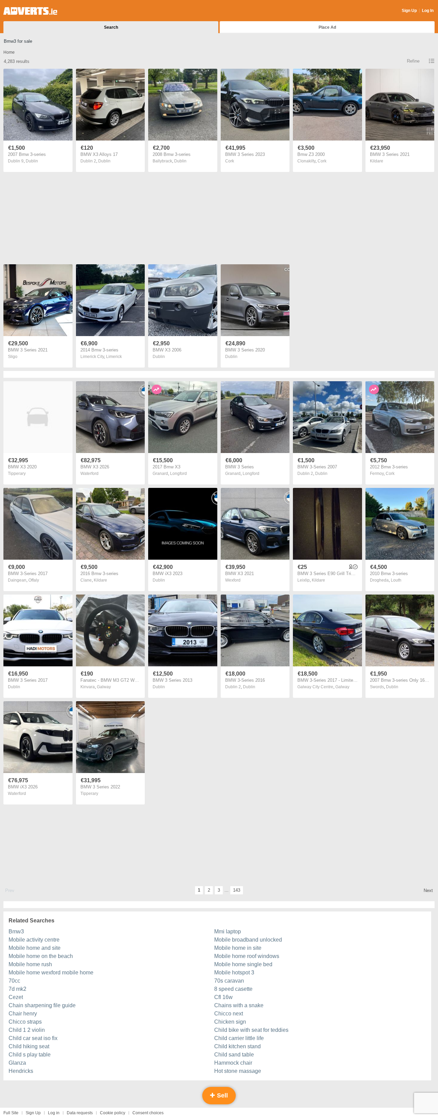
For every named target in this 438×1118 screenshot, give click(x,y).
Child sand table (234, 1054)
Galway (104, 686)
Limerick (114, 356)
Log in (54, 1112)
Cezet (16, 997)
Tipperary (17, 473)
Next (428, 890)
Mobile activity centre (34, 940)
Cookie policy (112, 1112)
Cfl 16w (223, 997)
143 (236, 890)
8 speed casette (233, 989)
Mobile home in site (237, 948)
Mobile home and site (35, 948)
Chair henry (23, 1013)
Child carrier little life (239, 1038)
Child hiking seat (29, 1046)
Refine (413, 61)
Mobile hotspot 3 (234, 972)
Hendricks (21, 1071)
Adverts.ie (30, 11)
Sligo (12, 356)
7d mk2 (17, 989)
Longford (178, 473)
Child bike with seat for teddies (251, 1030)
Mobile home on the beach (41, 956)
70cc (14, 981)
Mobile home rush (30, 964)
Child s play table (30, 1054)
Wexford (233, 580)
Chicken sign (230, 1022)
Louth (396, 580)
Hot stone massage (237, 1071)
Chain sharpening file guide (42, 1005)
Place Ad (327, 27)
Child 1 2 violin (27, 1030)
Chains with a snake (238, 1005)
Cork (229, 161)
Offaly (33, 580)
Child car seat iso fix (33, 1038)
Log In (428, 10)
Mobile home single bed (243, 964)
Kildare (376, 161)
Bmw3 (16, 931)
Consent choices (148, 1112)
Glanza (17, 1063)
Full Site (10, 1112)
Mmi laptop (227, 931)
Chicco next (228, 1013)
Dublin (32, 161)
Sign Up (409, 10)
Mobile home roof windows (246, 956)
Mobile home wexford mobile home (51, 972)
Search (111, 27)
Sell (221, 1095)
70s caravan (229, 981)
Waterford (89, 473)
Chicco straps (25, 1022)
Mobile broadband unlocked (248, 940)
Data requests (80, 1112)
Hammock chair (233, 1063)
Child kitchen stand (237, 1046)
